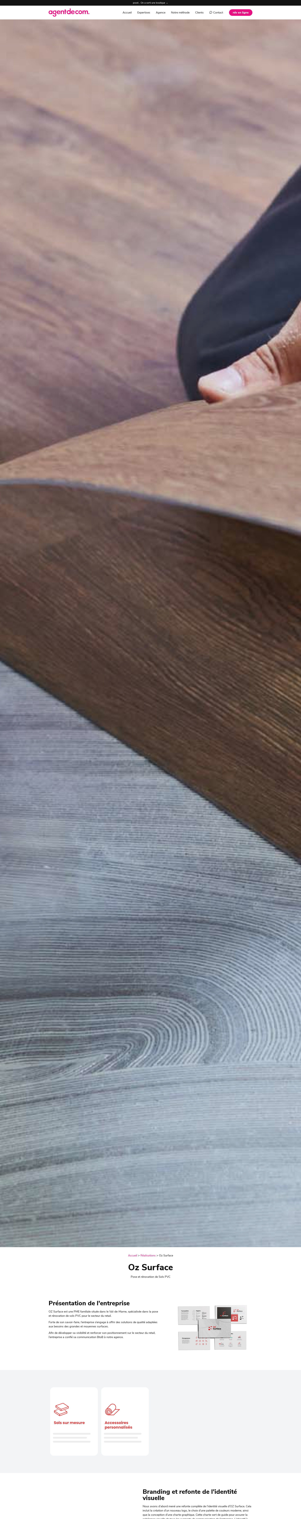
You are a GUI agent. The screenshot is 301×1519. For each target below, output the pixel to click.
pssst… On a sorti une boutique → (150, 2)
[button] (240, 12)
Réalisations (148, 1255)
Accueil (132, 1255)
